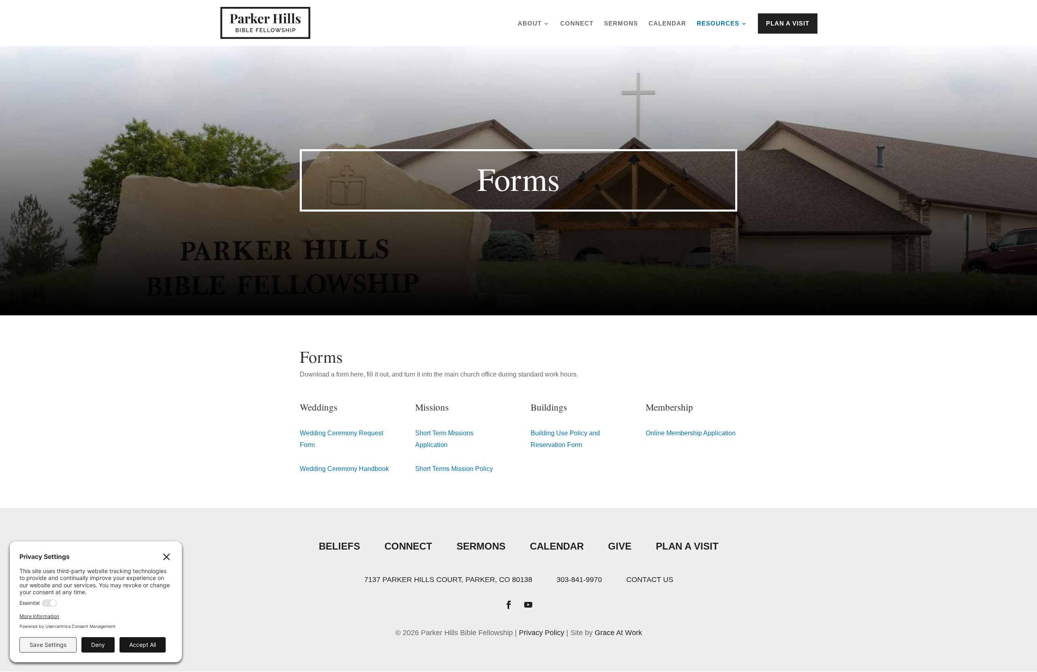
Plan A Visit (687, 546)
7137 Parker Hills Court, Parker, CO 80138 (448, 580)
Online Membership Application (691, 433)
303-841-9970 (579, 580)
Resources (718, 24)
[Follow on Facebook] (509, 605)
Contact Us (649, 580)
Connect (576, 24)
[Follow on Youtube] (528, 605)
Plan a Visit (787, 23)
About (530, 24)
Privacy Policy (541, 633)
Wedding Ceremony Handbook (344, 468)
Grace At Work (618, 633)
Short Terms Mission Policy (454, 468)
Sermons (621, 24)
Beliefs (339, 546)
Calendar (667, 24)
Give (620, 546)
